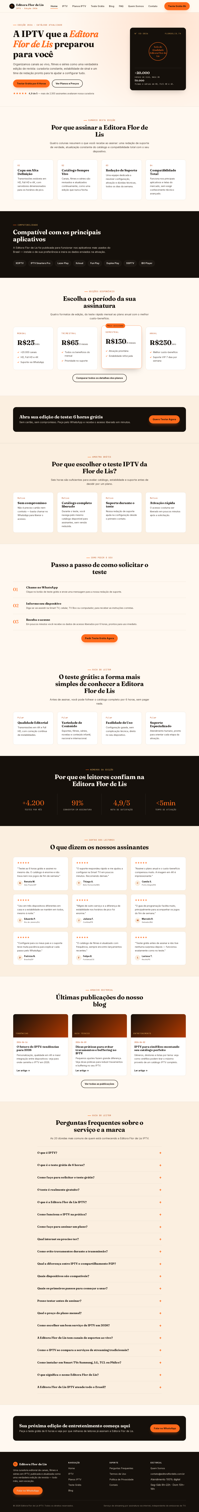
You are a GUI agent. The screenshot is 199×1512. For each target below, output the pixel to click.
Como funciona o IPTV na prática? (62, 1214)
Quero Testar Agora (164, 419)
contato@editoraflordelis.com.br (167, 1474)
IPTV (65, 6)
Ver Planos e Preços (67, 83)
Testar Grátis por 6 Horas (31, 83)
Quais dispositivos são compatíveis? (63, 1276)
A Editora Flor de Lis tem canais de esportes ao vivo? (75, 1338)
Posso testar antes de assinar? (59, 1301)
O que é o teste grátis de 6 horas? (61, 1165)
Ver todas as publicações (99, 1084)
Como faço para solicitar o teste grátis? (66, 1177)
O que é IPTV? (47, 1152)
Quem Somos (136, 6)
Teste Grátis (97, 6)
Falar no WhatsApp (165, 1428)
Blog (111, 6)
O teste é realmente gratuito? (58, 1189)
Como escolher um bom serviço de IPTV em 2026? (73, 1325)
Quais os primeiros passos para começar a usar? (72, 1288)
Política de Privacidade (121, 1479)
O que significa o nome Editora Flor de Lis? (68, 1375)
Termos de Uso (117, 1474)
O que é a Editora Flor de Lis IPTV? (62, 1202)
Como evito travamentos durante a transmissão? (72, 1251)
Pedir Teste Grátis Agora (99, 638)
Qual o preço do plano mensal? (59, 1313)
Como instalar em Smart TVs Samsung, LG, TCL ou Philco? (79, 1362)
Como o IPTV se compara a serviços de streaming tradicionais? (83, 1350)
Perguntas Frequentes (121, 1468)
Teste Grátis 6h (177, 6)
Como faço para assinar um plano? (62, 1226)
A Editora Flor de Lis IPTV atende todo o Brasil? (71, 1387)
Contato (152, 6)
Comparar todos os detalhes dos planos (99, 378)
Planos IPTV (79, 6)
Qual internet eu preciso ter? (58, 1239)
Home (54, 6)
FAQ (121, 6)
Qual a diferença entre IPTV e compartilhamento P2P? (76, 1263)
